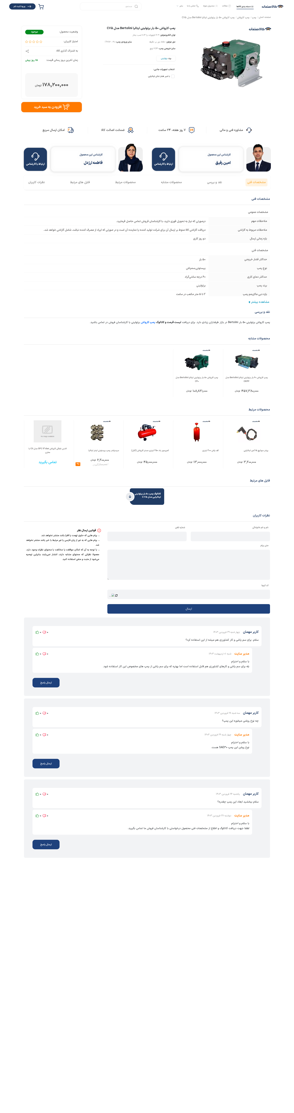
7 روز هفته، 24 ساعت (172, 130)
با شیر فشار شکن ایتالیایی (159, 76)
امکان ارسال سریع (54, 130)
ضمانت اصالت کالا (113, 130)
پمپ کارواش (148, 322)
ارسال (189, 609)
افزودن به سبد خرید (48, 107)
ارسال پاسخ (46, 683)
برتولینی (164, 58)
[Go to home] (265, 17)
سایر (181, 5)
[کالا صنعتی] (272, 6)
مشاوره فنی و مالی (231, 130)
